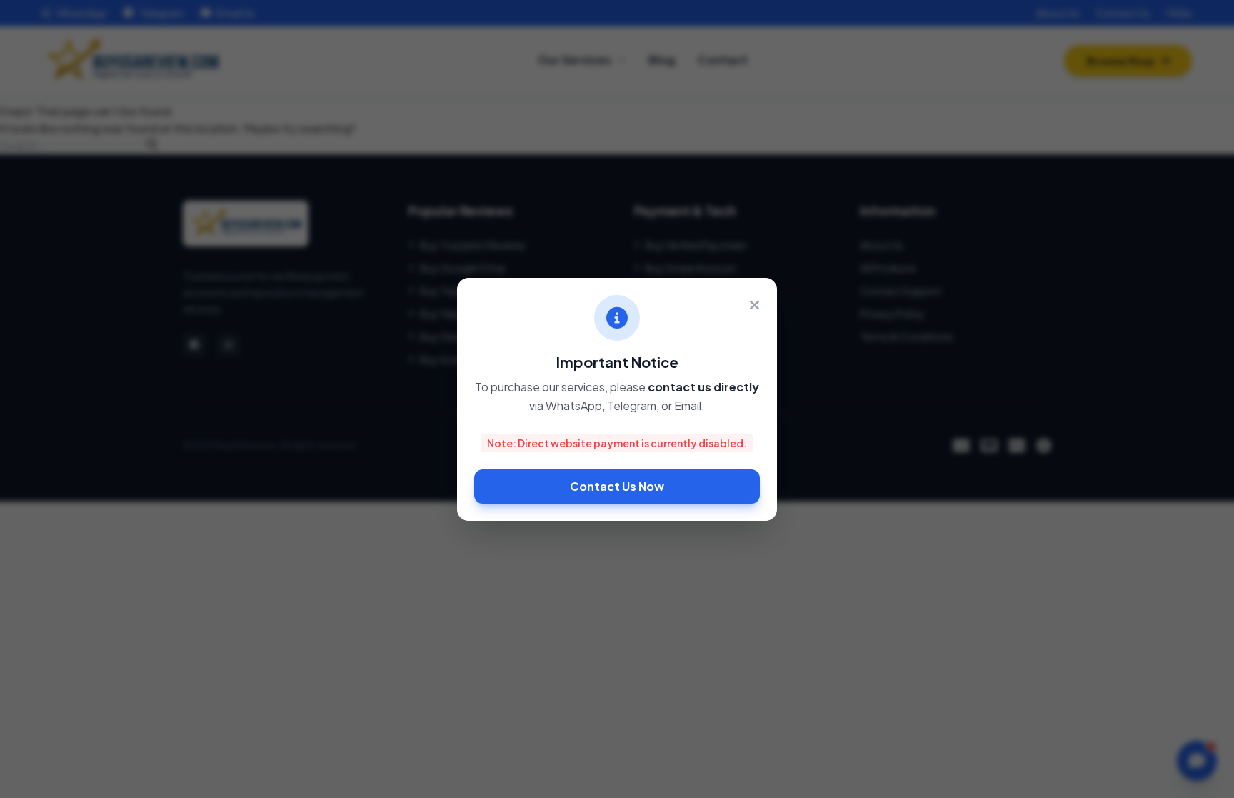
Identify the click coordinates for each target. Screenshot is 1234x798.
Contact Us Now (617, 486)
